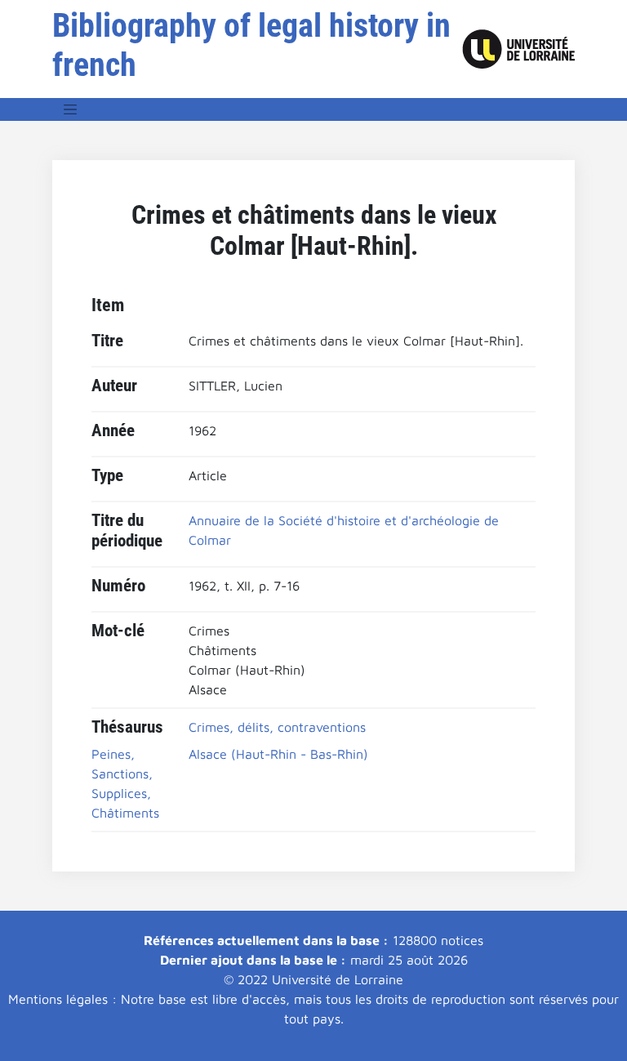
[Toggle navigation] (70, 109)
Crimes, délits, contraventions (277, 727)
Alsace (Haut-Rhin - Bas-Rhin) (278, 754)
